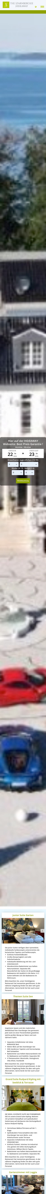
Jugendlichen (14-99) (29, 460)
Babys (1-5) (29, 468)
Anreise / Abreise (23, 447)
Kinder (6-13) (17, 468)
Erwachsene (13, 460)
